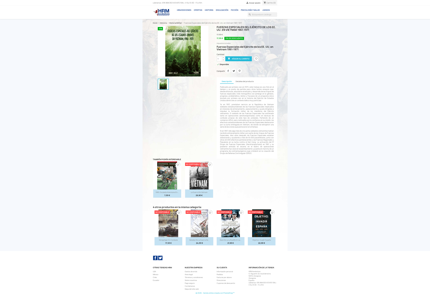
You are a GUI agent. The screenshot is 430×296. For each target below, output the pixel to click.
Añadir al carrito (238, 58)
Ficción (234, 10)
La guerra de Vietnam (199, 192)
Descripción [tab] (227, 81)
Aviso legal (189, 274)
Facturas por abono (224, 277)
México (155, 274)
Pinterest (239, 71)
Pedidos (220, 274)
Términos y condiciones (194, 277)
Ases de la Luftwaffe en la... (230, 240)
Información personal (225, 271)
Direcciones (221, 280)
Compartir (228, 71)
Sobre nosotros (191, 280)
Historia (209, 10)
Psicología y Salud (250, 10)
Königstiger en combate (168, 240)
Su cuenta (222, 267)
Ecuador (156, 280)
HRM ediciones (184, 10)
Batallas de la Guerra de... (199, 240)
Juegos (266, 10)
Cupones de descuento (226, 283)
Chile (155, 277)
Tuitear (234, 71)
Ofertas (198, 10)
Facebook (155, 258)
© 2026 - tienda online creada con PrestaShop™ (215, 293)
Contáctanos (190, 286)
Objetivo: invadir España (261, 240)
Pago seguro (190, 283)
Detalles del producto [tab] (245, 81)
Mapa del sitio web (192, 289)
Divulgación (222, 10)
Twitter (160, 258)
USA (154, 271)
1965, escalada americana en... (167, 192)
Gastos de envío (191, 271)
